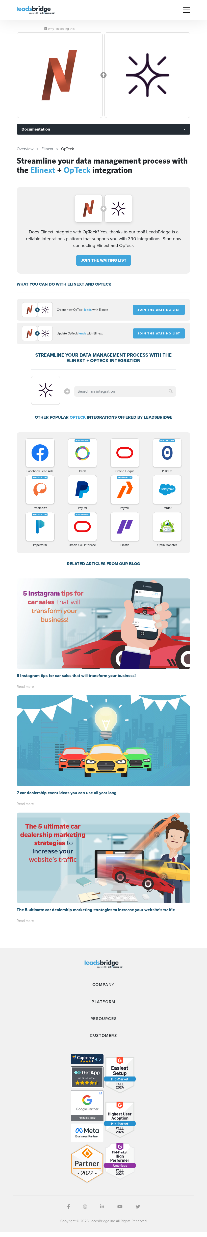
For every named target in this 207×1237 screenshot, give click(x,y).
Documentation (35, 129)
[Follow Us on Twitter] (138, 1206)
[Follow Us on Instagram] (85, 1206)
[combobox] (125, 391)
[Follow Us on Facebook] (68, 1206)
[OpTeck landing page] (147, 75)
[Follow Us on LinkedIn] (102, 1206)
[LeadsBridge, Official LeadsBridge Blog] (36, 10)
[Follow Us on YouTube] (119, 1206)
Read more (25, 686)
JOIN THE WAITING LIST (103, 260)
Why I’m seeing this (61, 28)
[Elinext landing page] (59, 75)
